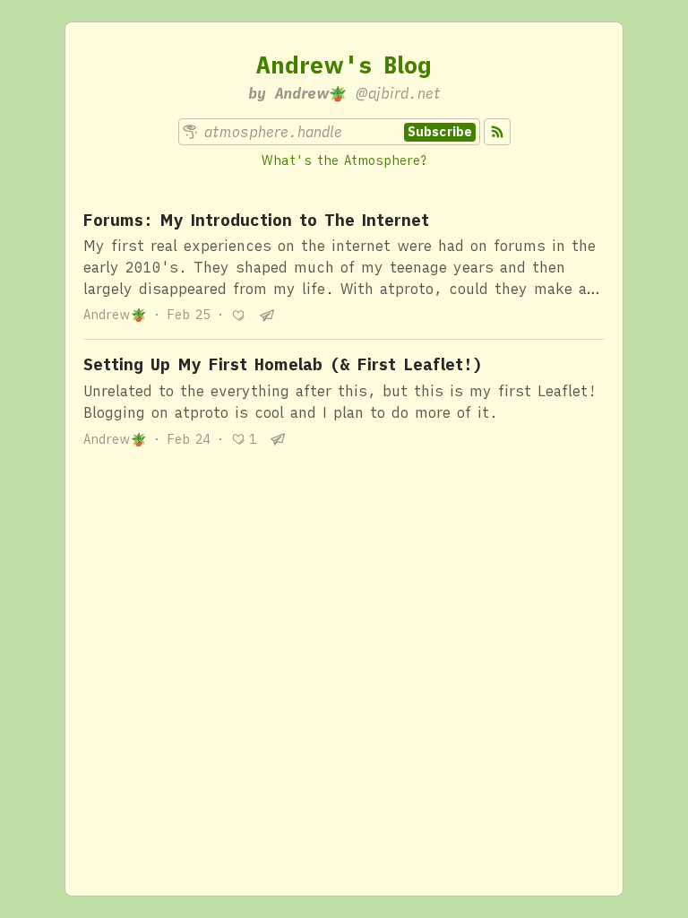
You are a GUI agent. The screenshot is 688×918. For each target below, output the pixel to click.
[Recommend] (238, 315)
